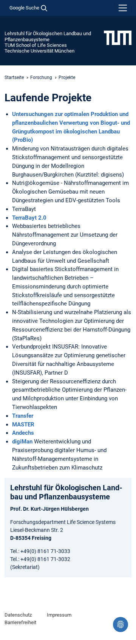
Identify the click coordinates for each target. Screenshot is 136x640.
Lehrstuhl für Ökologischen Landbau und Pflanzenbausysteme (48, 36)
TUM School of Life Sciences (36, 45)
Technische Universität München (39, 51)
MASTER (23, 424)
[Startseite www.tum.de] (117, 37)
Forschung (41, 77)
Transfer (22, 415)
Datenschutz (18, 615)
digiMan (22, 441)
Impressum (59, 615)
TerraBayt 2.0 (29, 217)
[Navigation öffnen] (122, 8)
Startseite (14, 77)
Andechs (23, 432)
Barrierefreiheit (20, 622)
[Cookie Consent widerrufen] (120, 624)
